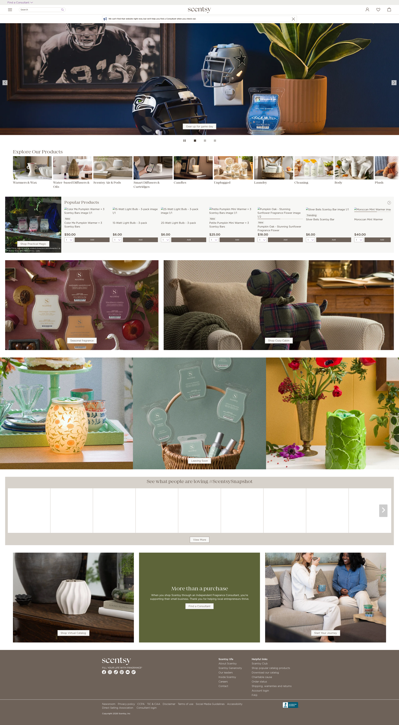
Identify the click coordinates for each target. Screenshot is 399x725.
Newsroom (108, 704)
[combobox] (42, 9)
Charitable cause (262, 677)
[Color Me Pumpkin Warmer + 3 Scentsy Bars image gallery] (87, 211)
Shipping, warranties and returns (272, 686)
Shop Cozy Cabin (278, 340)
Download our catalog (265, 672)
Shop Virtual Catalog (73, 633)
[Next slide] (394, 82)
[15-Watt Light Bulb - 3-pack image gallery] (135, 211)
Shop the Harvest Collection (199, 86)
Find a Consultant (199, 606)
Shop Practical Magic (33, 244)
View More (199, 539)
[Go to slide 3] (215, 141)
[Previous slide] (4, 82)
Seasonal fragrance (82, 340)
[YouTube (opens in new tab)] (127, 672)
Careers (223, 681)
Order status (259, 681)
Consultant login (147, 707)
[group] (199, 79)
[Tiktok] (115, 672)
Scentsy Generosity (230, 668)
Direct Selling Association (117, 707)
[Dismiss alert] (293, 19)
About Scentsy (228, 663)
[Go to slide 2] (205, 141)
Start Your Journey (325, 633)
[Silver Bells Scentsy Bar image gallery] (328, 209)
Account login (260, 690)
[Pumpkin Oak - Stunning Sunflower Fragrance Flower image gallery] (280, 212)
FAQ (254, 695)
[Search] (62, 9)
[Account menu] (364, 10)
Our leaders (226, 672)
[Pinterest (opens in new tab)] (121, 672)
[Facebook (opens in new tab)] (104, 672)
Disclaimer (169, 704)
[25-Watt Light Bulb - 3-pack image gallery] (183, 211)
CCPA (141, 704)
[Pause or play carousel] (184, 140)
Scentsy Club (260, 663)
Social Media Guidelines (210, 704)
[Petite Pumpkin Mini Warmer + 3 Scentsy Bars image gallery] (232, 211)
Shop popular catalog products (271, 668)
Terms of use (185, 704)
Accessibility (234, 704)
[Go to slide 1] (195, 141)
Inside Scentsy (227, 677)
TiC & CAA (153, 704)
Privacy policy (126, 704)
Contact (223, 686)
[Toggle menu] (10, 10)
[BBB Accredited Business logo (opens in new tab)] (291, 704)
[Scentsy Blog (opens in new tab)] (133, 672)
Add (92, 239)
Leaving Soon (199, 460)
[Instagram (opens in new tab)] (110, 672)
